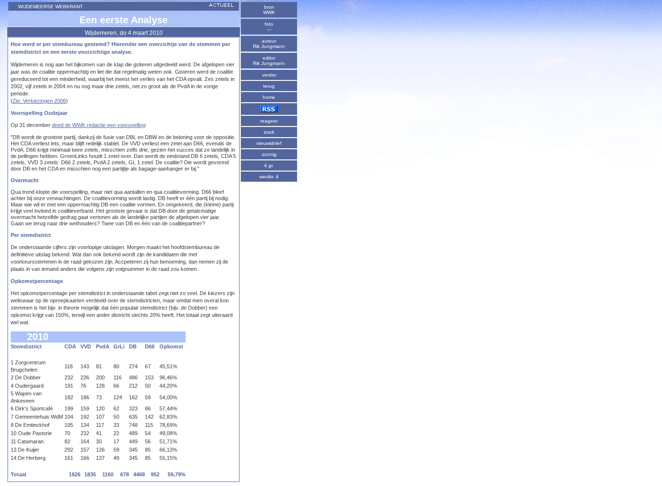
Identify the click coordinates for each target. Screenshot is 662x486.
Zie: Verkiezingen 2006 (39, 101)
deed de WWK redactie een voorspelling (98, 125)
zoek (269, 132)
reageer (269, 121)
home (269, 97)
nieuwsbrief (269, 143)
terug (269, 86)
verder (269, 75)
